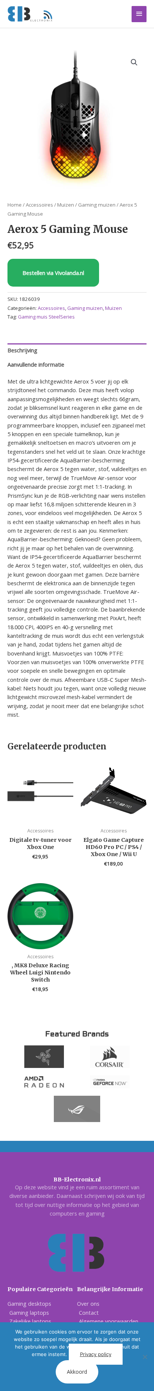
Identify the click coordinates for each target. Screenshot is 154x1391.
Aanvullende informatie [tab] (35, 364)
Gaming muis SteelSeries (46, 316)
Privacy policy (95, 1354)
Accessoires (39, 204)
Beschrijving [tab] (22, 350)
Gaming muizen (97, 204)
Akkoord (77, 1371)
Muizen (65, 204)
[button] (134, 62)
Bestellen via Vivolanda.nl (53, 272)
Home (14, 204)
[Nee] (144, 1357)
